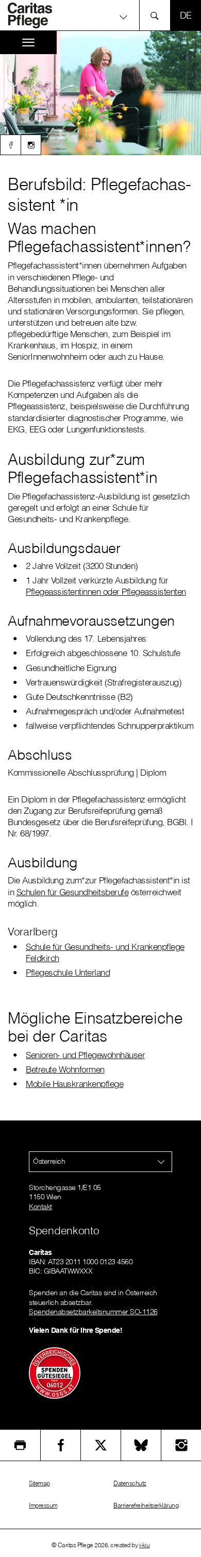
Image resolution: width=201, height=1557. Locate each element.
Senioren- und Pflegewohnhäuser (85, 1054)
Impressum (43, 1505)
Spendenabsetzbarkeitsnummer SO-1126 (93, 1311)
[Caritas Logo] (35, 15)
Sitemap (39, 1483)
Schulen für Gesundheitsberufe (72, 891)
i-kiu (144, 1545)
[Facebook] (10, 145)
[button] (100, 16)
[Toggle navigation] (28, 42)
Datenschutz (129, 1483)
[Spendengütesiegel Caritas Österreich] (54, 1372)
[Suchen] (157, 15)
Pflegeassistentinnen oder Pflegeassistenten (106, 591)
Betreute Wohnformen (65, 1069)
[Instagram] (31, 145)
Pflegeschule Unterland (68, 972)
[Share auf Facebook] (60, 1445)
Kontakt (40, 1206)
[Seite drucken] (20, 1445)
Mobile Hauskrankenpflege (74, 1083)
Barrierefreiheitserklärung (145, 1505)
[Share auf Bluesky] (141, 1445)
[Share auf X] (101, 1445)
